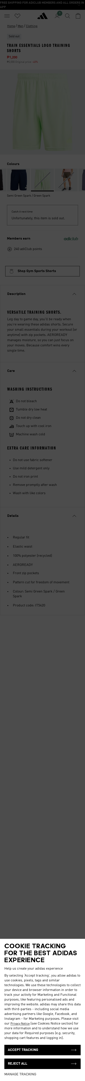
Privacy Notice (20, 1023)
